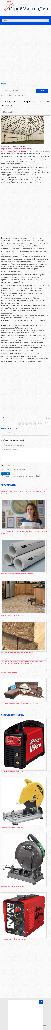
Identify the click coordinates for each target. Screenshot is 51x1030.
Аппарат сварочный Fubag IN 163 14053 (14, 939)
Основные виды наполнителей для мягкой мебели (19, 703)
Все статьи (7, 418)
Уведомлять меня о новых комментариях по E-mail (22, 476)
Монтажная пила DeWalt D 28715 (12, 827)
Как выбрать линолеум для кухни (13, 615)
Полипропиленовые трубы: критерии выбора (17, 573)
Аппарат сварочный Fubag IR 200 (12, 771)
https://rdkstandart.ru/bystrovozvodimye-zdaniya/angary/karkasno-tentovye (17, 149)
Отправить (5, 473)
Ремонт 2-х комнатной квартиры (12, 672)
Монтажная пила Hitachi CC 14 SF (12, 886)
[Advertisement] (25, 50)
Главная (4, 83)
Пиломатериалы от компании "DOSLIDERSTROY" (18, 652)
